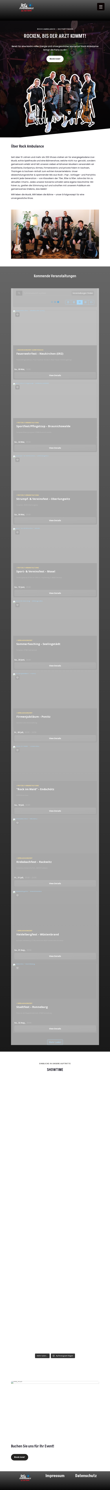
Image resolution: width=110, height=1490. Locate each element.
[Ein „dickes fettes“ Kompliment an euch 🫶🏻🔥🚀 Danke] (25, 1268)
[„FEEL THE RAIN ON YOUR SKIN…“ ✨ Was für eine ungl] (85, 1142)
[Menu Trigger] (100, 6)
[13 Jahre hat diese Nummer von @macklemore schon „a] (55, 1087)
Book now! (55, 58)
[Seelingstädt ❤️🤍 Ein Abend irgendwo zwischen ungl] (85, 1278)
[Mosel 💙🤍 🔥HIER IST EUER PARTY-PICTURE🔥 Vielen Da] (55, 1322)
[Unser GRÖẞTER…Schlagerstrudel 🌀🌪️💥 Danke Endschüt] (25, 1190)
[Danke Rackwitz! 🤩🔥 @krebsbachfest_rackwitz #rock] (25, 1122)
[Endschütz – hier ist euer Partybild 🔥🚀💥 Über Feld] (55, 1210)
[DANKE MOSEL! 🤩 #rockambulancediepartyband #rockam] (25, 1305)
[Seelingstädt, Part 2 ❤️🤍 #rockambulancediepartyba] (55, 1260)
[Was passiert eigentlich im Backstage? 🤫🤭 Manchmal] (85, 1095)
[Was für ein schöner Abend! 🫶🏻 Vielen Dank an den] (85, 1219)
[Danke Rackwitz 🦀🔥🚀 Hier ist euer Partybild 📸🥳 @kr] (55, 1148)
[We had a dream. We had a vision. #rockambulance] (25, 1081)
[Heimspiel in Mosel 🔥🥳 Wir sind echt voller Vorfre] (85, 1325)
